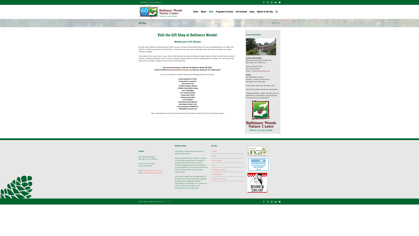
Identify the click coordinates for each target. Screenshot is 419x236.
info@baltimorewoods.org (260, 71)
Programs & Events (219, 170)
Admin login (168, 201)
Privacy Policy (217, 160)
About (214, 156)
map (263, 63)
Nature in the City (218, 179)
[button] (277, 11)
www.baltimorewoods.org (152, 173)
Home (214, 151)
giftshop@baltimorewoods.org (181, 70)
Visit (214, 165)
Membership (217, 174)
